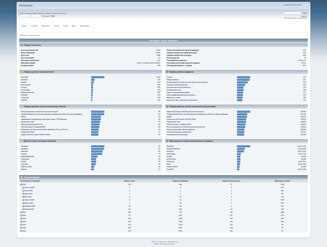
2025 (24, 212)
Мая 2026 (27, 197)
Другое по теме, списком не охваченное (182, 100)
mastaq (24, 87)
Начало (24, 26)
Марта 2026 (28, 203)
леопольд (25, 97)
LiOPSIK (24, 100)
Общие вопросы (173, 80)
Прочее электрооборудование (178, 92)
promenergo (25, 85)
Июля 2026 (28, 191)
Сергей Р (24, 164)
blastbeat (24, 80)
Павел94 (24, 95)
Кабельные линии (173, 97)
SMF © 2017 (163, 242)
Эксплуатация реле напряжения (179, 132)
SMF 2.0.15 (154, 242)
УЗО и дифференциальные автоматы (181, 95)
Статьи (56, 26)
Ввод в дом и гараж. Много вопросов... (181, 129)
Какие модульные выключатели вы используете (39, 112)
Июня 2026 (28, 194)
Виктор (23, 169)
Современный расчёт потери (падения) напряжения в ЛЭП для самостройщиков (51, 114)
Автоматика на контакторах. (177, 135)
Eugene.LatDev (26, 167)
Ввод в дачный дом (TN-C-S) (32, 124)
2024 (24, 215)
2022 (24, 221)
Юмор (23, 117)
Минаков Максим (27, 92)
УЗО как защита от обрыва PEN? (33, 127)
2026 (24, 184)
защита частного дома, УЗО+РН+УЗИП (35, 135)
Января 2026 (29, 209)
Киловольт (26, 5)
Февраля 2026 (29, 206)
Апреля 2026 (29, 200)
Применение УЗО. (27, 122)
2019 (24, 231)
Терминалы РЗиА (27, 132)
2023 (24, 218)
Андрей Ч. (170, 169)
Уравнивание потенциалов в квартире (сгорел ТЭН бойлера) (44, 119)
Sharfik (23, 82)
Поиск (65, 26)
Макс (169, 164)
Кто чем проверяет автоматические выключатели (186, 127)
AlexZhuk (24, 77)
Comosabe (25, 159)
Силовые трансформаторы (177, 85)
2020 (24, 228)
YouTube (34, 26)
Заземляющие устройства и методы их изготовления (187, 82)
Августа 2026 (29, 187)
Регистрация (84, 26)
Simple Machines (173, 242)
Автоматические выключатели (178, 87)
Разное (169, 77)
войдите (48, 13)
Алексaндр (25, 90)
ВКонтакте (45, 26)
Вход (74, 26)
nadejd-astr (302, 60)
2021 (24, 225)
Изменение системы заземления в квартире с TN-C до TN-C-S (44, 129)
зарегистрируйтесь (60, 13)
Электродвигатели (174, 90)
